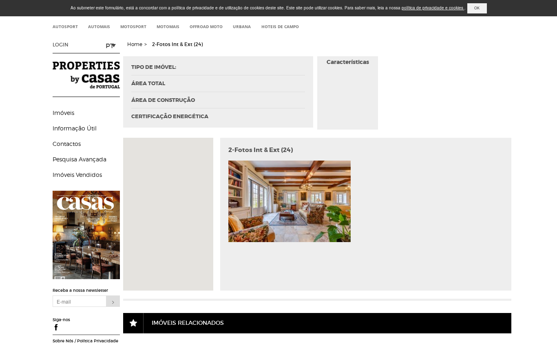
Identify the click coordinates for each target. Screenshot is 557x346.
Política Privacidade (97, 341)
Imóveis (63, 112)
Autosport (65, 26)
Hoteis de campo (280, 26)
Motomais (168, 26)
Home (134, 44)
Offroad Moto (206, 26)
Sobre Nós (63, 341)
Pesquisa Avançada (79, 159)
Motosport (133, 26)
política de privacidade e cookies (433, 8)
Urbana (242, 26)
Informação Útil (75, 128)
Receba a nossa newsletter (80, 290)
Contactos (67, 143)
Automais (99, 26)
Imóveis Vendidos (77, 174)
